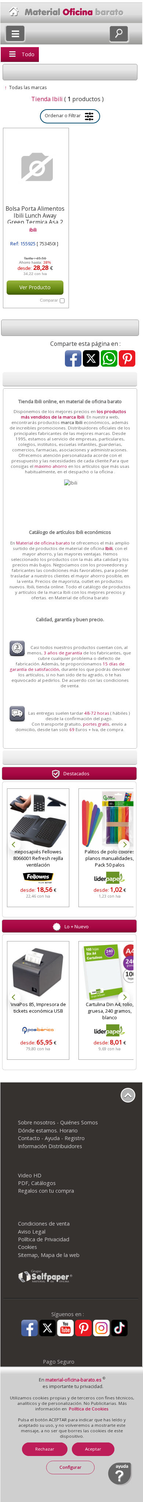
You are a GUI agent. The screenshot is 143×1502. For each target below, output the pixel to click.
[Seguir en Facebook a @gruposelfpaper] (29, 1328)
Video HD (29, 1175)
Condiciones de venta (44, 1223)
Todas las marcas (28, 87)
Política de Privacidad (43, 1239)
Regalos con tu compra (46, 1190)
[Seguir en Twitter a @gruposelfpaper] (47, 1328)
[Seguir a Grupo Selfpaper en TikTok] (119, 1328)
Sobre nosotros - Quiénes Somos (58, 1122)
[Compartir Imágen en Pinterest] (127, 359)
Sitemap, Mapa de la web (49, 1254)
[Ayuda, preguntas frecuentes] (120, 1484)
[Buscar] (119, 34)
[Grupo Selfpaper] (45, 1282)
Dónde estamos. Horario (48, 1130)
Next (124, 845)
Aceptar (93, 1449)
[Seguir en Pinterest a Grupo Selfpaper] (83, 1328)
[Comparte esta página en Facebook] (73, 359)
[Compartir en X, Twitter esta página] (91, 359)
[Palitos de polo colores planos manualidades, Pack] (110, 819)
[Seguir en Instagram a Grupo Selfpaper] (101, 1328)
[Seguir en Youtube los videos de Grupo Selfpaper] (65, 1328)
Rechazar (44, 1449)
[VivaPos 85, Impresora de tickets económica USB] (38, 972)
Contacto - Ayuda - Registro (51, 1138)
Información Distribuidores (50, 1146)
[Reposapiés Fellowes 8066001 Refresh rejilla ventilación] (38, 819)
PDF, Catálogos (37, 1183)
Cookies (27, 1246)
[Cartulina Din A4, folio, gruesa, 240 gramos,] (110, 972)
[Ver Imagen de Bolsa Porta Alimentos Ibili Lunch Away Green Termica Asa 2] (35, 167)
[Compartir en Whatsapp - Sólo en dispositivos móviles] (109, 359)
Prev (15, 845)
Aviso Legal (31, 1231)
